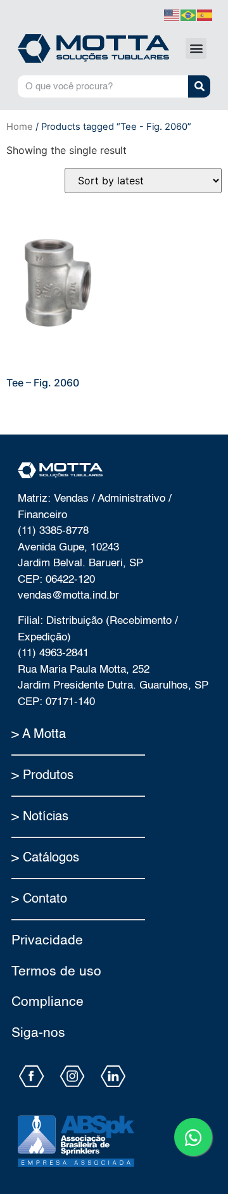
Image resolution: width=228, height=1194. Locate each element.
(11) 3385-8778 (53, 531)
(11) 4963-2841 (53, 653)
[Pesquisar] (199, 86)
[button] (196, 48)
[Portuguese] (188, 14)
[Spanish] (205, 14)
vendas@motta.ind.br (68, 595)
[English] (172, 14)
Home (19, 126)
